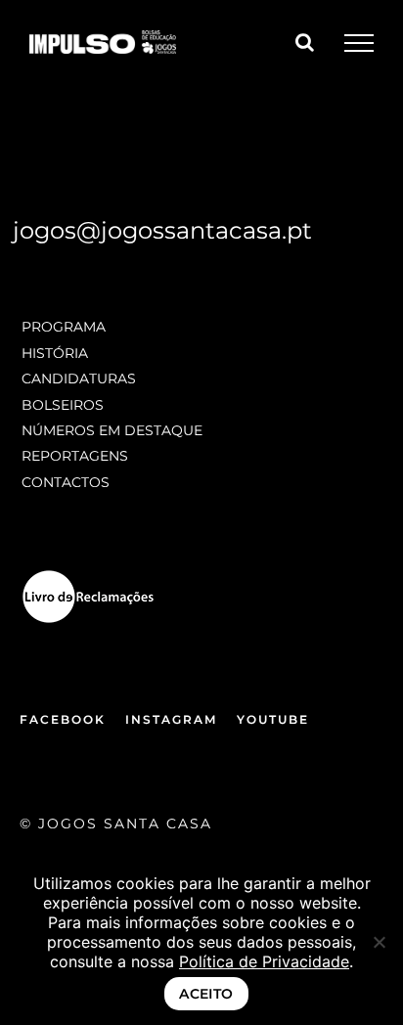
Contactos (66, 482)
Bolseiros (63, 405)
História (55, 353)
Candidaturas (79, 378)
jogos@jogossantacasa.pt (162, 230)
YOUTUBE (273, 719)
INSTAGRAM (171, 719)
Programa (64, 326)
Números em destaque (112, 430)
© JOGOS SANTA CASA (116, 823)
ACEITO (206, 994)
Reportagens (75, 456)
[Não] (378, 942)
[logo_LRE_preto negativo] (88, 575)
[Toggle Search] (304, 42)
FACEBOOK (63, 719)
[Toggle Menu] (359, 43)
